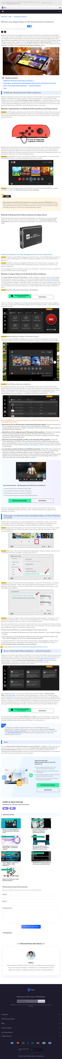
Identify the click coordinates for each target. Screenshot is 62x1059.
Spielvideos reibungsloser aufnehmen (34, 445)
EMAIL (5, 901)
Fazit (5, 88)
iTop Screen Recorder (3, 12)
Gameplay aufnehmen (20, 16)
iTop (31, 990)
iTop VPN (4, 7)
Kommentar (7, 908)
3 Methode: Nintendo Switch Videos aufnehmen (18, 80)
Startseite (4, 16)
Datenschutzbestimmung (13, 3)
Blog (10, 16)
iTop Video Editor (10, 695)
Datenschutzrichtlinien (24, 1049)
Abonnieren (41, 1001)
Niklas (2, 29)
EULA (20, 1050)
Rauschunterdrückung (14, 732)
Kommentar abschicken (31, 926)
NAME (5, 894)
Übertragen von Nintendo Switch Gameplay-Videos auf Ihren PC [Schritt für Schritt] (29, 83)
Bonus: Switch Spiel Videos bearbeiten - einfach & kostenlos (22, 85)
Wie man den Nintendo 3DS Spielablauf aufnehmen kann (31, 647)
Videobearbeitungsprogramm (48, 658)
